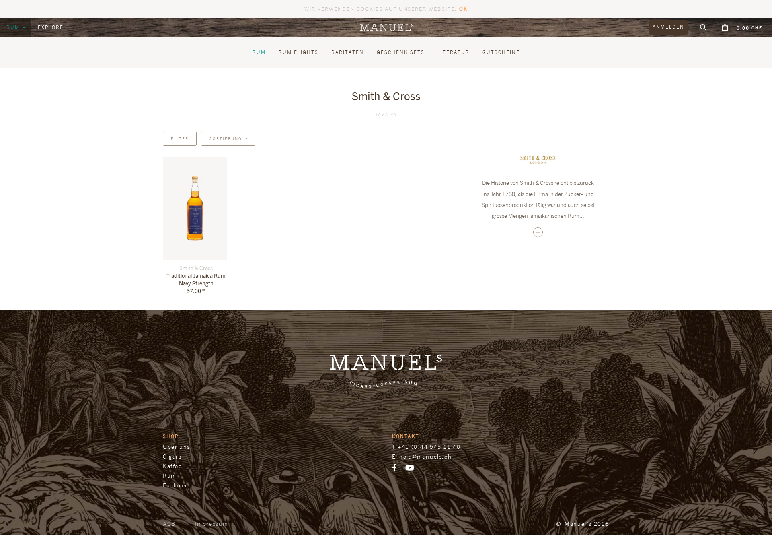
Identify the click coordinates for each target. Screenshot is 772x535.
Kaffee (172, 466)
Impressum (211, 523)
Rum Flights (298, 52)
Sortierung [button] (225, 138)
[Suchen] (703, 27)
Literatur (453, 52)
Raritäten (347, 52)
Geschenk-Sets (401, 52)
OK (463, 8)
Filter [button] (180, 138)
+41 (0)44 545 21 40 (429, 446)
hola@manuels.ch (425, 456)
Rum (14, 27)
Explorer (175, 485)
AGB (169, 523)
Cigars (172, 456)
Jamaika (386, 114)
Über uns (176, 446)
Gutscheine (501, 52)
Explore (51, 27)
